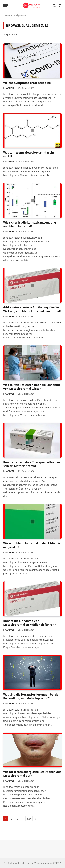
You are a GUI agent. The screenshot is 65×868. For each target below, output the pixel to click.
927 (29, 818)
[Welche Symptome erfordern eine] (32, 60)
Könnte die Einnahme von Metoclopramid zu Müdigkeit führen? (29, 623)
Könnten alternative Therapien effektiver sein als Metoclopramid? (32, 464)
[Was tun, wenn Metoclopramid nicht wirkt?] (32, 130)
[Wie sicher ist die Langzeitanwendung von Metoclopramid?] (32, 200)
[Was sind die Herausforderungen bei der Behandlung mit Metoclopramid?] (32, 672)
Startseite (7, 15)
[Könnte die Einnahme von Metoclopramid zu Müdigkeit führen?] (32, 598)
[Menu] (5, 5)
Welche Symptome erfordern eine (27, 83)
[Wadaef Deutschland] (33, 5)
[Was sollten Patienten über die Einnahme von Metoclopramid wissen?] (32, 362)
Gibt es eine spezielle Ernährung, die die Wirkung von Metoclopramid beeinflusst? (32, 309)
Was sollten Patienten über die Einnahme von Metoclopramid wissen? (32, 387)
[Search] (54, 5)
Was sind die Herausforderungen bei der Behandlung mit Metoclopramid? (31, 696)
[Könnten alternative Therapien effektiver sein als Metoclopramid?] (32, 440)
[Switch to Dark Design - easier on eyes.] (60, 5)
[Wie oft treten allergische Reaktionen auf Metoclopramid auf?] (32, 750)
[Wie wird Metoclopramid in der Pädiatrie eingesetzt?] (32, 521)
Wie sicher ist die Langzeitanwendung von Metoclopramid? (29, 224)
